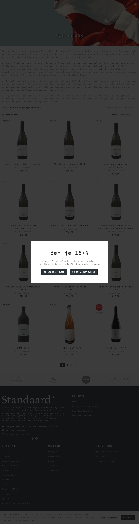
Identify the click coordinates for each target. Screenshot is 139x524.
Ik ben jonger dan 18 (83, 272)
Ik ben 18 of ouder (54, 272)
